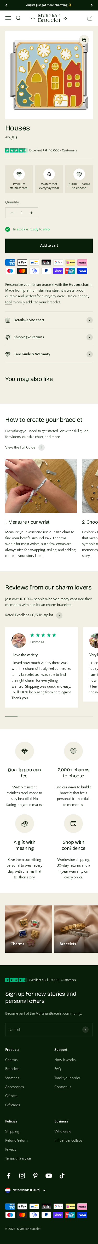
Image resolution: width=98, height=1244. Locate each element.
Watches (12, 1078)
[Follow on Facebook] (8, 1175)
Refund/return (16, 1140)
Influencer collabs (68, 1140)
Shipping (12, 1131)
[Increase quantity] (31, 213)
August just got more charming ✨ (49, 5)
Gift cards (12, 1105)
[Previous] (6, 5)
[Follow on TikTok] (62, 1175)
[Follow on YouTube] (48, 1175)
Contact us (62, 1087)
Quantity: (12, 202)
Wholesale (62, 1131)
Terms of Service (18, 1159)
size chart (63, 532)
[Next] (92, 5)
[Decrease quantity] (12, 213)
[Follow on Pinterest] (35, 1175)
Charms (11, 1060)
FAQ (57, 1069)
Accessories (14, 1087)
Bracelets (12, 1069)
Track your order (67, 1078)
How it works (65, 1060)
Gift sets (11, 1096)
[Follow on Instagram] (22, 1175)
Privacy (10, 1149)
